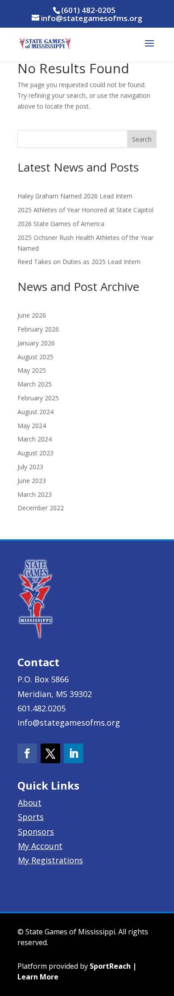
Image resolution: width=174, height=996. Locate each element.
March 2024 (34, 439)
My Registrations (50, 860)
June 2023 (31, 480)
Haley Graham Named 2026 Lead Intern (75, 196)
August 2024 (35, 412)
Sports (31, 816)
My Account (40, 846)
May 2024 (31, 425)
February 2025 (38, 398)
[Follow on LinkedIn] (73, 753)
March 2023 (34, 494)
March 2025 (34, 384)
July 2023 (30, 466)
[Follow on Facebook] (27, 753)
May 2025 (31, 370)
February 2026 (38, 329)
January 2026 (36, 343)
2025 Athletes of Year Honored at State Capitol (85, 210)
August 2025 (35, 357)
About (29, 802)
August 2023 (35, 453)
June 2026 (31, 315)
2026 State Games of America (60, 223)
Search (142, 139)
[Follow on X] (50, 753)
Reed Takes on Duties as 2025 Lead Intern (79, 261)
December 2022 (40, 508)
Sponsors (36, 831)
